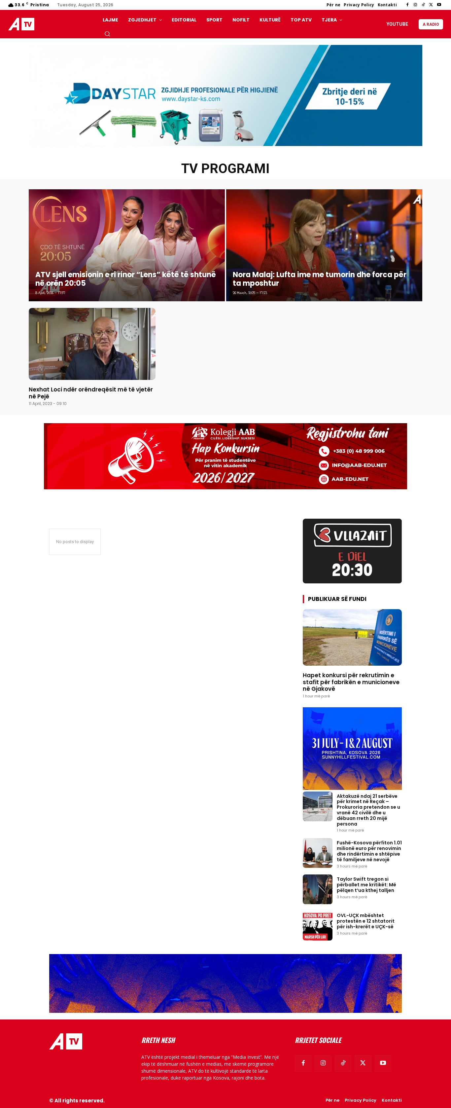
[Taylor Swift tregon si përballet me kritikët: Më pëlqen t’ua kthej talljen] (317, 889)
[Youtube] (439, 5)
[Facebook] (407, 5)
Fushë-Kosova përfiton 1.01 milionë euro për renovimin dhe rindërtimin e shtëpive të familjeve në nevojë (369, 851)
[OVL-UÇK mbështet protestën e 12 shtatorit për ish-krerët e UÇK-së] (317, 926)
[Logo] (23, 24)
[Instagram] (415, 5)
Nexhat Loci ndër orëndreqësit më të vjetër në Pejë (91, 393)
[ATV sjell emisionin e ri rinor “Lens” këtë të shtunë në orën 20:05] (127, 245)
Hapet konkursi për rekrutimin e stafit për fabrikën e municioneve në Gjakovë (351, 682)
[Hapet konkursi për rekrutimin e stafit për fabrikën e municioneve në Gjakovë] (352, 637)
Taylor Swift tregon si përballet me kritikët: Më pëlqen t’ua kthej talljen (366, 885)
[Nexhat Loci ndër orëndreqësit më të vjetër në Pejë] (92, 344)
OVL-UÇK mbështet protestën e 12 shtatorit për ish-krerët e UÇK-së (366, 921)
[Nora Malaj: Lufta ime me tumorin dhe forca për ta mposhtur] (324, 245)
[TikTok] (423, 5)
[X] (431, 5)
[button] (107, 34)
